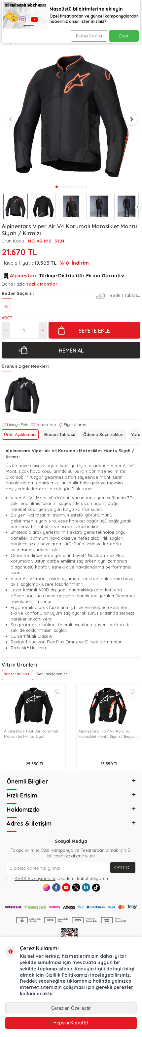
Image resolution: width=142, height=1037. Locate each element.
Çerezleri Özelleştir (71, 1008)
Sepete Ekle (94, 330)
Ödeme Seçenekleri (103, 434)
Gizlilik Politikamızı (67, 975)
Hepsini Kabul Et (71, 1023)
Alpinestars (24, 275)
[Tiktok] (96, 887)
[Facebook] (56, 887)
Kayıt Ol (123, 867)
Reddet (28, 981)
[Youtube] (66, 887)
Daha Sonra (89, 36)
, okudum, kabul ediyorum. (63, 878)
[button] (3, 207)
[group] (71, 116)
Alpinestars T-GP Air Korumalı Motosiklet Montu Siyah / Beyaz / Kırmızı (108, 734)
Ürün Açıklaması (20, 434)
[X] (76, 887)
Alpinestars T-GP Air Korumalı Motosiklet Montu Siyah (31, 734)
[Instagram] (46, 887)
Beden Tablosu (59, 434)
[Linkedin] (86, 887)
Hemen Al (71, 350)
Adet (7, 317)
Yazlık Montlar (41, 284)
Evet (123, 36)
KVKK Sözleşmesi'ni (35, 878)
